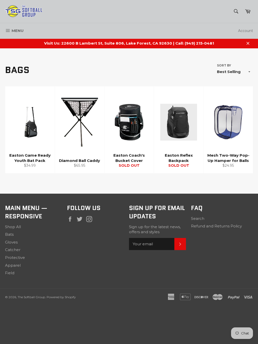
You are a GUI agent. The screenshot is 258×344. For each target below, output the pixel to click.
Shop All (13, 226)
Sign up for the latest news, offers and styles (155, 229)
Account (245, 30)
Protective (15, 257)
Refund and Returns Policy (216, 226)
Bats (9, 234)
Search (197, 218)
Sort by (224, 65)
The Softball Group (31, 297)
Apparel (13, 265)
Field (9, 272)
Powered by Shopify (61, 297)
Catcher (12, 249)
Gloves (11, 242)
